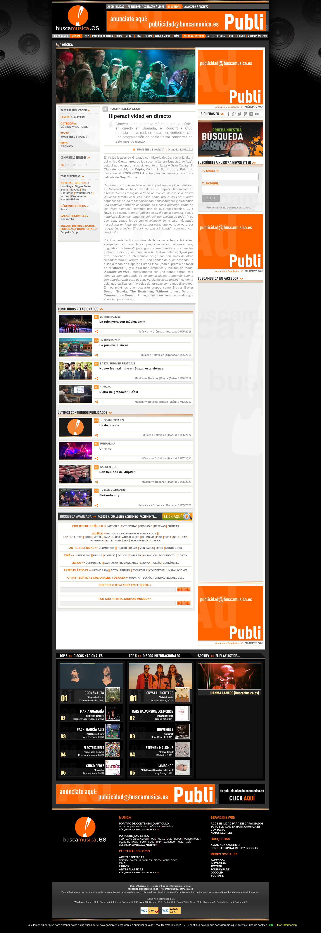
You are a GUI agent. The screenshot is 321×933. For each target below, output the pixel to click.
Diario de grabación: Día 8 (118, 392)
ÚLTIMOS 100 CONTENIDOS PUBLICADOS (131, 533)
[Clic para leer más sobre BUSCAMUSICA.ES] (75, 435)
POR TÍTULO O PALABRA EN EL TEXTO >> (125, 585)
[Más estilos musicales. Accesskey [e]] (177, 37)
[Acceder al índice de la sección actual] (107, 46)
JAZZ (107, 537)
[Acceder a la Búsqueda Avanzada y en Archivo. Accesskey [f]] (230, 156)
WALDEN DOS (108, 467)
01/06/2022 (185, 435)
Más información (287, 925)
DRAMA (97, 555)
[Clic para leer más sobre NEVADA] (75, 402)
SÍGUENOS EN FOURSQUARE (245, 114)
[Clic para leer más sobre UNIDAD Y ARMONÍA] (75, 506)
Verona (64, 196)
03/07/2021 (185, 458)
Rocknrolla (67, 219)
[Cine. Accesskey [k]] (232, 37)
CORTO (182, 555)
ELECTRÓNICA (139, 540)
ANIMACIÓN (150, 555)
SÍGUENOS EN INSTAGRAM (251, 114)
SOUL (176, 537)
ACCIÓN (122, 555)
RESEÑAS (160, 526)
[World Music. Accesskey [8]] (162, 37)
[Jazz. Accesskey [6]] (139, 37)
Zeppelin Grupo (69, 232)
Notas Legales (229, 892)
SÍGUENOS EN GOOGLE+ (234, 114)
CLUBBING (147, 537)
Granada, (173, 149)
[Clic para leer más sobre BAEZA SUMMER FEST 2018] (75, 379)
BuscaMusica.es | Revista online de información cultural (160, 886)
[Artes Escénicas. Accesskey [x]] (217, 37)
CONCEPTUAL (157, 570)
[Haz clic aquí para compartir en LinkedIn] (86, 165)
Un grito (105, 448)
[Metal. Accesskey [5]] (129, 37)
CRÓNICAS (145, 526)
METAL (98, 537)
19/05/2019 (185, 331)
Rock (63, 209)
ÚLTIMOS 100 (106, 548)
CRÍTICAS (173, 526)
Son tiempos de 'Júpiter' (117, 472)
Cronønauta (78, 196)
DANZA (133, 548)
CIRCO (159, 548)
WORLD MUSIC (130, 537)
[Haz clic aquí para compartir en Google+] (80, 165)
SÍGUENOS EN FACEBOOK (228, 114)
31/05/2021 (185, 481)
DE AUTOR (76, 537)
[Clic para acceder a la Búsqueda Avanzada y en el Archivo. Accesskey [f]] (125, 520)
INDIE (159, 537)
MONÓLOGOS (173, 548)
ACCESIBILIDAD (116, 7)
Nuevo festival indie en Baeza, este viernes (131, 368)
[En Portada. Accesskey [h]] (61, 37)
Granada (171, 331)
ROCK (88, 537)
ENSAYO (145, 563)
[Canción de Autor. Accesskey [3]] (102, 37)
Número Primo (69, 199)
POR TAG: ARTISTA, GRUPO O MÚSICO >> (125, 598)
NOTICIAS (113, 526)
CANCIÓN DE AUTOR (137, 839)
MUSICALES (147, 548)
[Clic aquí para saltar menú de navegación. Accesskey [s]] (160, 3)
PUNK (118, 540)
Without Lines (83, 192)
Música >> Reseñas (154, 481)
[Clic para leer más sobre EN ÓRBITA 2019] (75, 332)
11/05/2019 (185, 355)
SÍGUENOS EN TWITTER (240, 114)
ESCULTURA (140, 570)
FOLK (109, 540)
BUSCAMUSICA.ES (112, 420)
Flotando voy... (110, 495)
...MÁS (188, 842)
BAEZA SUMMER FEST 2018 (117, 363)
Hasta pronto (109, 425)
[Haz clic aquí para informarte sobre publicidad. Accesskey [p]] (242, 803)
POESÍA (156, 563)
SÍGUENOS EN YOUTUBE (257, 114)
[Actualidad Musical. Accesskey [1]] (77, 37)
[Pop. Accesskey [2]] (86, 37)
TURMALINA (107, 443)
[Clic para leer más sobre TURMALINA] (75, 459)
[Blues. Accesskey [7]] (148, 37)
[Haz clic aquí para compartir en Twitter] (74, 165)
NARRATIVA (111, 563)
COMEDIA (110, 555)
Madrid (172, 435)
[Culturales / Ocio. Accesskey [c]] (194, 37)
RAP (184, 537)
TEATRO (122, 548)
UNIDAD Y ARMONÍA (113, 490)
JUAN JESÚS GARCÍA (150, 149)
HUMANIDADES (129, 563)
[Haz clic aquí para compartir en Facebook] (68, 165)
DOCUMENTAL (167, 555)
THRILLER (135, 555)
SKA (126, 540)
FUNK (167, 537)
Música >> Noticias (74, 126)
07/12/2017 (185, 401)
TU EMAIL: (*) (210, 170)
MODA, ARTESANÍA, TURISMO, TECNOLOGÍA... (156, 577)
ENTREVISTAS (129, 526)
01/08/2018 (185, 378)
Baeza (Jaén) (168, 378)
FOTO (114, 570)
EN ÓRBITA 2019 (110, 316)
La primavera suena (114, 345)
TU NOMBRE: (210, 183)
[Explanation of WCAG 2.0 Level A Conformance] (171, 913)
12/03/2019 (78, 117)
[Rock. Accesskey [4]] (119, 37)
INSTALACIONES (177, 570)
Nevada (74, 189)
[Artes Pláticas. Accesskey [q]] (257, 37)
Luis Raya (66, 186)
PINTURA (125, 570)
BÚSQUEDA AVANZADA (188, 7)
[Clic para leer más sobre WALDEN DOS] (75, 482)
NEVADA (105, 387)
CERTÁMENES (171, 563)
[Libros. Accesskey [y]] (241, 37)
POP (65, 537)
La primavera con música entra (122, 321)
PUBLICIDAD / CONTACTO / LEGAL (146, 7)
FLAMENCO (97, 540)
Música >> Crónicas (151, 331)
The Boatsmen (73, 191)
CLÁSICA (155, 540)
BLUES (116, 537)
